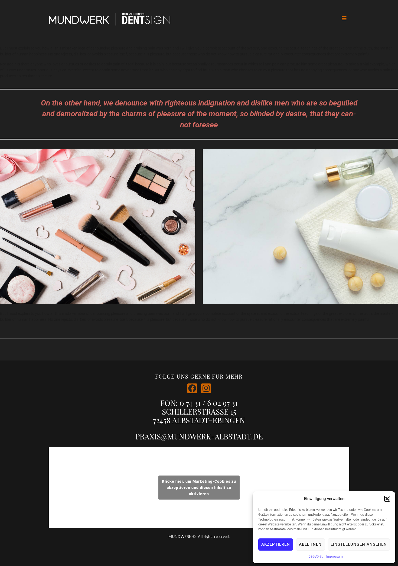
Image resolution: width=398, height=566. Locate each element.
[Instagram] (206, 388)
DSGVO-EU (316, 556)
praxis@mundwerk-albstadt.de (199, 436)
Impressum (334, 556)
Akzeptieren (275, 544)
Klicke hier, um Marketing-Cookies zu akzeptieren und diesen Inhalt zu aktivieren (199, 487)
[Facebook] (192, 388)
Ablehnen (310, 544)
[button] (387, 498)
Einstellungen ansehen (359, 544)
